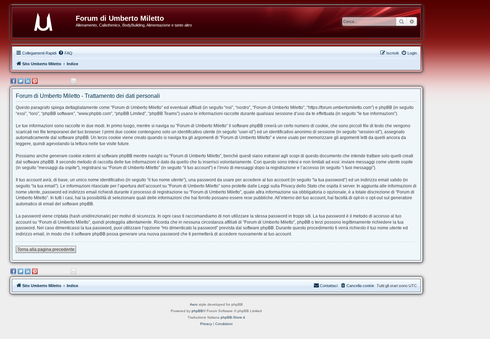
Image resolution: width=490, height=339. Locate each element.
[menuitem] (65, 53)
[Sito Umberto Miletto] (47, 20)
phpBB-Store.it (233, 317)
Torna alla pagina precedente (46, 249)
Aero (194, 304)
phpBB (197, 311)
